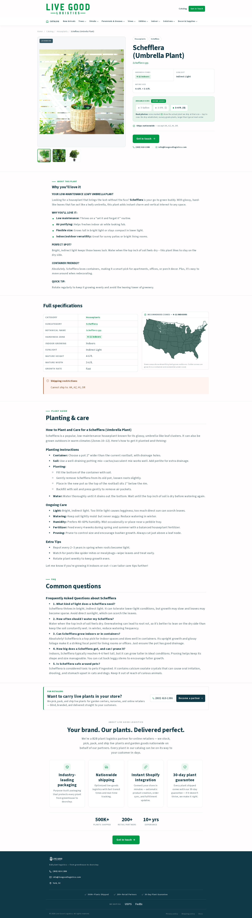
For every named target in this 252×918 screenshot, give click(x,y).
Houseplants (62, 31)
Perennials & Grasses (112, 21)
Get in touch (143, 138)
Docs (200, 913)
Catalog (183, 8)
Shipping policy (188, 913)
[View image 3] (74, 155)
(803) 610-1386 (143, 147)
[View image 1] (44, 155)
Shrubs (92, 21)
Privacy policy (172, 913)
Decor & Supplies (186, 21)
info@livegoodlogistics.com (172, 147)
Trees (81, 21)
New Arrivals (69, 21)
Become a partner (189, 698)
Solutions (168, 21)
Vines (130, 21)
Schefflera (155, 39)
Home (39, 31)
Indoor (154, 21)
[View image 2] (59, 155)
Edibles (142, 21)
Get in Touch (197, 8)
